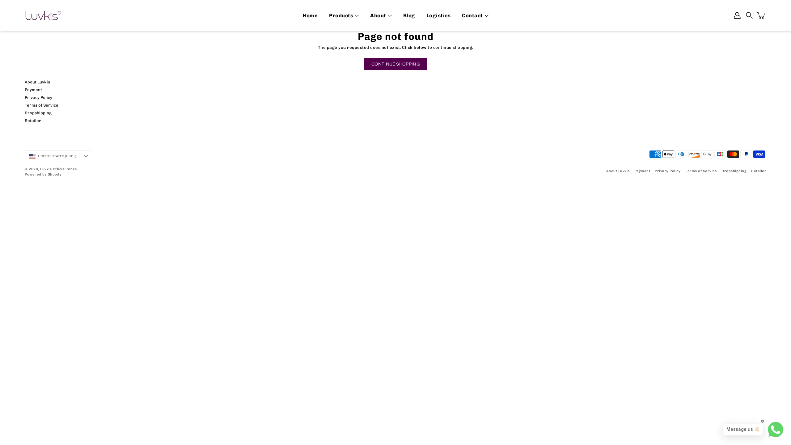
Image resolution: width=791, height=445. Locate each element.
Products (341, 15)
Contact (472, 15)
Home (310, 15)
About (378, 15)
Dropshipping (38, 112)
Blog (409, 15)
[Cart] (761, 15)
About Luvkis (37, 81)
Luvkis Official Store (58, 169)
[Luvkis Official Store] (43, 15)
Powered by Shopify (43, 174)
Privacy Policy (38, 97)
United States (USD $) (57, 156)
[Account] (737, 15)
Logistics (438, 15)
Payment (33, 89)
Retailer (33, 120)
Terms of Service (41, 105)
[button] (749, 15)
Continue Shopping (395, 64)
